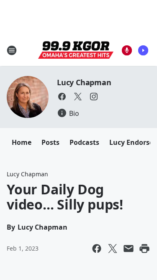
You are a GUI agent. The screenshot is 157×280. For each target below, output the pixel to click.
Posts (50, 142)
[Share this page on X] (112, 248)
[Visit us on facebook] (62, 97)
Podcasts (84, 142)
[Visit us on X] (78, 97)
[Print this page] (144, 248)
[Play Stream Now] (143, 50)
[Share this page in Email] (128, 248)
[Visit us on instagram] (94, 97)
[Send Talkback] (127, 50)
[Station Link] (75, 50)
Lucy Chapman (84, 82)
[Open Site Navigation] (12, 50)
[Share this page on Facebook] (97, 248)
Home (21, 142)
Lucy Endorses (133, 142)
